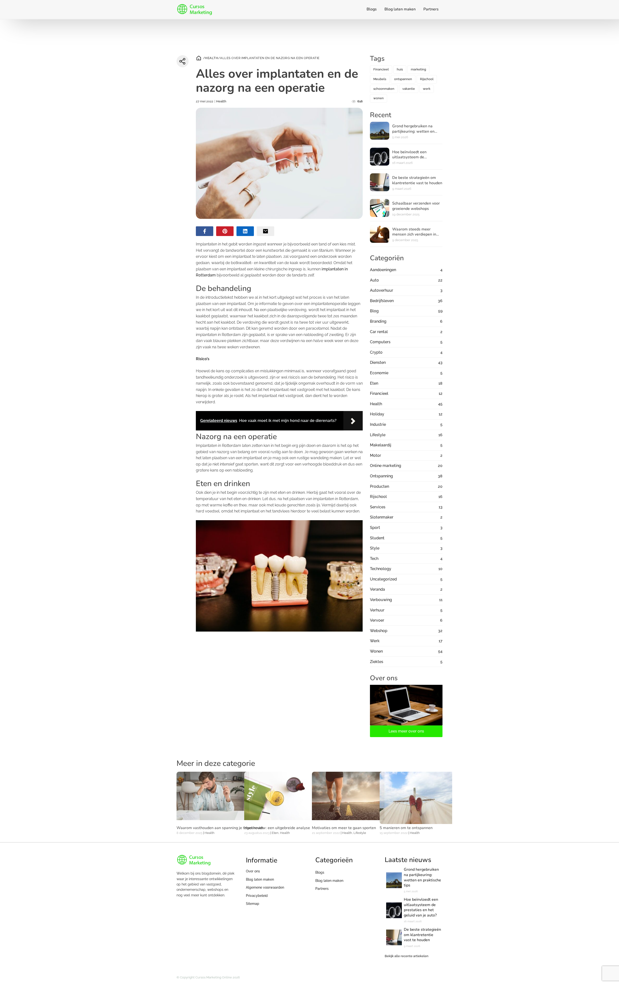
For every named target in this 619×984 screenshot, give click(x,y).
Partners (431, 9)
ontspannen (403, 79)
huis (400, 69)
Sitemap (252, 904)
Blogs (372, 9)
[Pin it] (225, 231)
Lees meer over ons (406, 731)
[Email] (265, 231)
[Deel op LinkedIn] (245, 231)
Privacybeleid (257, 896)
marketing (418, 69)
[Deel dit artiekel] (183, 61)
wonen (378, 98)
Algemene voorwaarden (265, 887)
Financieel (381, 69)
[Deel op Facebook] (204, 231)
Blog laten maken (400, 9)
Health (211, 58)
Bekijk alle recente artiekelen (406, 956)
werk (426, 89)
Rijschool (427, 79)
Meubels (379, 79)
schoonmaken (383, 89)
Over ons (253, 871)
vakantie (408, 89)
